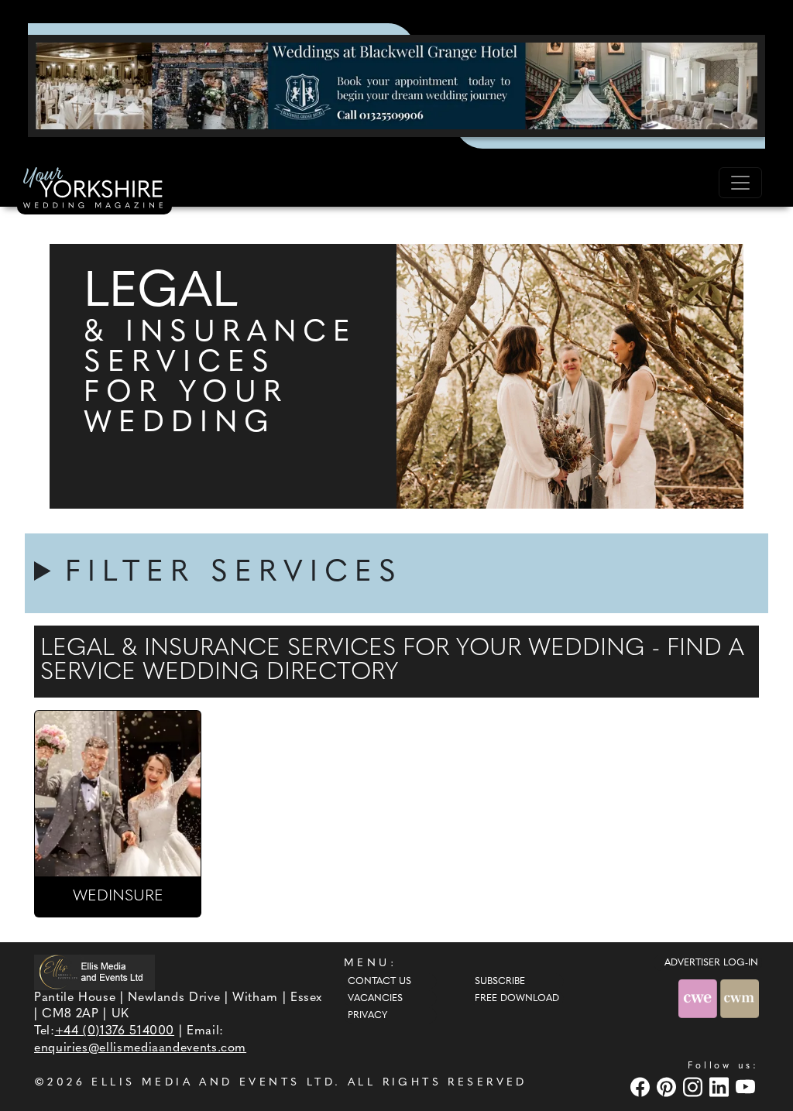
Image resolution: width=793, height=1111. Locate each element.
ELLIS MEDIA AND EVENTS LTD (213, 1083)
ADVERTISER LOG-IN (711, 963)
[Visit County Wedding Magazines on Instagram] (694, 1086)
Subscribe (500, 981)
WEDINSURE (118, 896)
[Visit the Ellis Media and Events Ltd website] (94, 972)
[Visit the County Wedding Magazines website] (739, 998)
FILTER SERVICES (234, 573)
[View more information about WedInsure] (118, 793)
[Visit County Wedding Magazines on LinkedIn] (721, 1086)
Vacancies (375, 998)
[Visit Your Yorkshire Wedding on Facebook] (642, 1086)
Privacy (367, 1015)
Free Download (517, 998)
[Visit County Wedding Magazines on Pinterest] (668, 1086)
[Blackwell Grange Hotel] (396, 85)
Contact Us (379, 981)
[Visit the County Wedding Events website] (699, 998)
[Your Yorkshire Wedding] (94, 190)
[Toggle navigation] (740, 182)
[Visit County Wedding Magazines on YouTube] (747, 1086)
